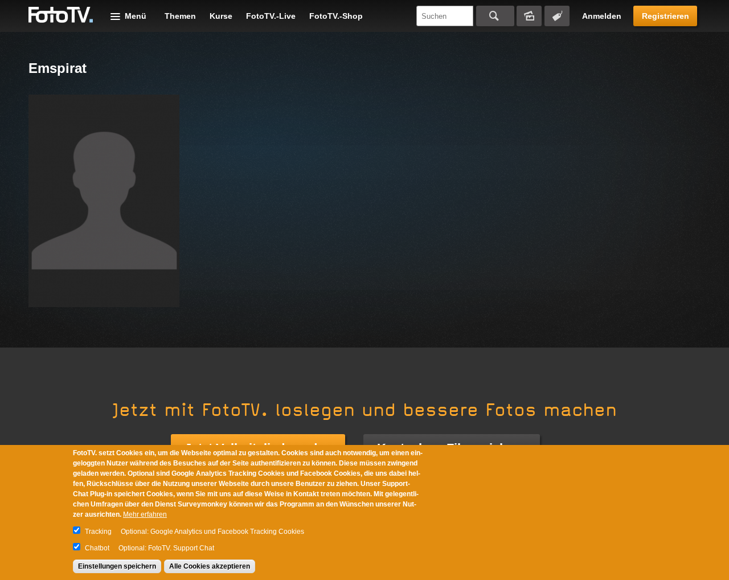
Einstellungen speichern (117, 566)
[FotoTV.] (60, 15)
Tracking (98, 532)
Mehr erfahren (145, 514)
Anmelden (601, 16)
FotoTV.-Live (271, 16)
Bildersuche (529, 16)
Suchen (495, 16)
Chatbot (97, 548)
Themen (180, 16)
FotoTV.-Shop (336, 16)
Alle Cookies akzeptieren (209, 566)
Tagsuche (557, 16)
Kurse (221, 16)
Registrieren (665, 16)
